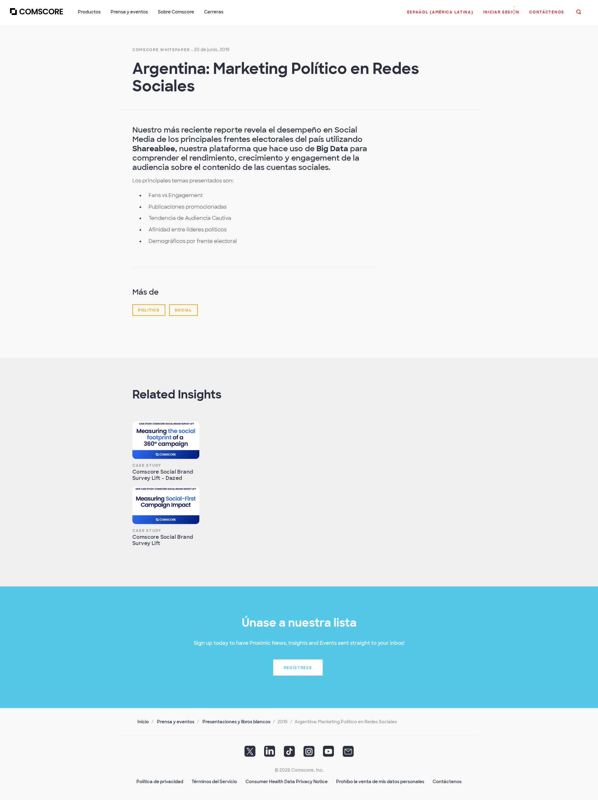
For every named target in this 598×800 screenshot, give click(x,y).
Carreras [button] (213, 12)
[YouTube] (328, 753)
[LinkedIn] (269, 753)
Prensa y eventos (175, 722)
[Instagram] (309, 753)
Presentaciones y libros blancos (236, 722)
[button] (440, 15)
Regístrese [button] (298, 667)
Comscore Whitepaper (161, 49)
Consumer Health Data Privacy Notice (286, 781)
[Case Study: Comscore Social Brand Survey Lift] (165, 505)
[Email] (348, 753)
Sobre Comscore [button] (176, 12)
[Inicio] (36, 15)
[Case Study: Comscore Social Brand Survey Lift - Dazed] (165, 440)
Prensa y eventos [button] (129, 12)
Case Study (146, 465)
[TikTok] (289, 753)
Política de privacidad (159, 781)
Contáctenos (447, 781)
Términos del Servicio (214, 781)
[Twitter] (250, 753)
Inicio (143, 722)
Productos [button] (89, 12)
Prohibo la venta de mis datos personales (380, 781)
